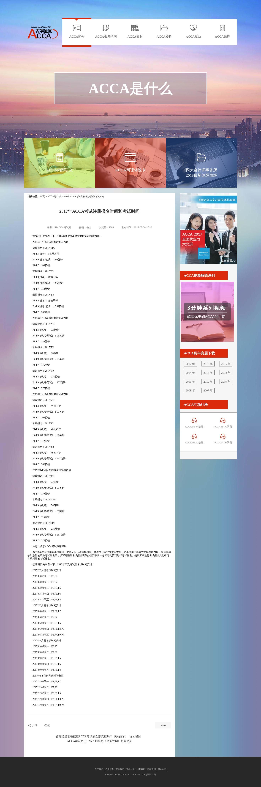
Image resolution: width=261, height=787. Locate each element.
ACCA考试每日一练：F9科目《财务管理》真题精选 (99, 740)
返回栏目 (135, 736)
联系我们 (120, 769)
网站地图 (162, 769)
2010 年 (208, 381)
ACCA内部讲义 (59, 170)
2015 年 (225, 363)
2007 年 (208, 390)
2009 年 (225, 381)
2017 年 (190, 363)
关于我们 (99, 769)
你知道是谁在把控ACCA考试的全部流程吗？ (84, 736)
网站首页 (120, 736)
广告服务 (109, 769)
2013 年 (208, 372)
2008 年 (190, 390)
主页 (42, 196)
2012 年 (225, 372)
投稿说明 (151, 769)
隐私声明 (141, 769)
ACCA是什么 (54, 196)
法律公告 (130, 769)
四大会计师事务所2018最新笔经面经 (201, 173)
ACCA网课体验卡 (130, 170)
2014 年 (190, 372)
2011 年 (190, 381)
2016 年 (208, 363)
